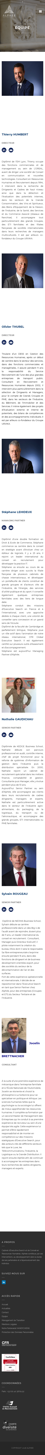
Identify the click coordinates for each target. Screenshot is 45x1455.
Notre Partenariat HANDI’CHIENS (16, 1328)
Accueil (5, 1304)
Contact (5, 1312)
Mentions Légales (9, 1324)
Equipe (5, 1316)
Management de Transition (13, 1320)
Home (17, 33)
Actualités (6, 1308)
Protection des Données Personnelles (18, 1332)
